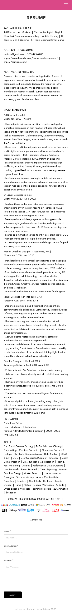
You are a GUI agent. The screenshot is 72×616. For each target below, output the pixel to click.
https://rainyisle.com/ (15, 61)
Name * (7, 531)
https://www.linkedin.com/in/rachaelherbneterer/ (31, 58)
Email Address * (11, 545)
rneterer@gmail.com (14, 54)
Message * (9, 560)
